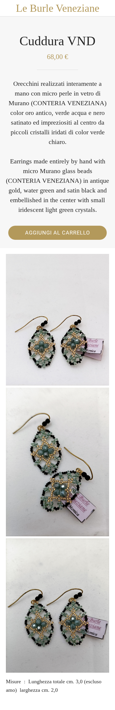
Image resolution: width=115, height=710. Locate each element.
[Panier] (107, 8)
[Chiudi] (8, 8)
